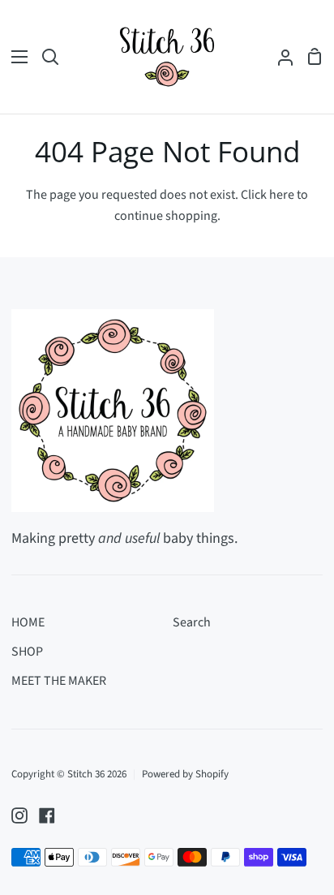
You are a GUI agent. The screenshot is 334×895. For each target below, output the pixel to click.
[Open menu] (14, 57)
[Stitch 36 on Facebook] (47, 815)
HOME (28, 622)
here (281, 195)
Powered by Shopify (185, 774)
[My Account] (278, 57)
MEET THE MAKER (58, 681)
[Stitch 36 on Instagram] (19, 815)
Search (192, 622)
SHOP (27, 651)
